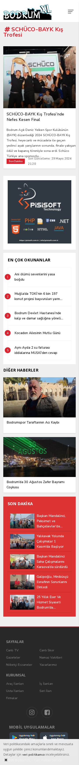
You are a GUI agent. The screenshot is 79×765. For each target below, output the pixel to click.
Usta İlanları (15, 691)
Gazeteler (13, 657)
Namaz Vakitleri (51, 657)
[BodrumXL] (28, 12)
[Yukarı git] (70, 756)
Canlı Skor (47, 650)
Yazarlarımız (48, 665)
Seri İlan (46, 691)
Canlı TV (12, 650)
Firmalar (12, 698)
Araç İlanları (15, 684)
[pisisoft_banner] (39, 242)
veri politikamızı (33, 755)
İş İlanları (46, 684)
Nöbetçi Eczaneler (19, 665)
